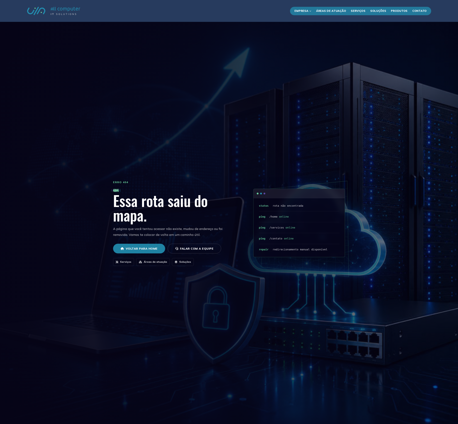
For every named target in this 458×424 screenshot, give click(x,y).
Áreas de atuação (155, 261)
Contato (419, 11)
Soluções (378, 11)
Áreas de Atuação (331, 11)
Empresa (301, 11)
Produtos (399, 11)
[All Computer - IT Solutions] (54, 10)
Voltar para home (142, 248)
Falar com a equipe (196, 248)
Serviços (358, 11)
